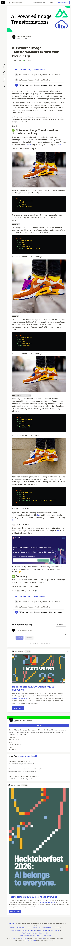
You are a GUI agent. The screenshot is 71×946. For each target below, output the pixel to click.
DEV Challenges (20, 927)
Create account (62, 2)
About (51, 930)
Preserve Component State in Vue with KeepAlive (26, 770)
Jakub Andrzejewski (24, 36)
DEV (42, 938)
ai (24, 60)
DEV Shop (41, 933)
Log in (51, 2)
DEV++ (29, 927)
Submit (19, 638)
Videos (35, 927)
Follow (39, 725)
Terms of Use (47, 935)
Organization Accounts (30, 930)
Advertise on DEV (15, 930)
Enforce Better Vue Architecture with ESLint (24, 777)
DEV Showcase (42, 930)
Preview (29, 638)
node (29, 60)
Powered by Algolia (38, 2)
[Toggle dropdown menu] (67, 651)
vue (19, 60)
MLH (47, 933)
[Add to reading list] (4, 80)
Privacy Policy (36, 935)
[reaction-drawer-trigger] (3, 65)
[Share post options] (4, 93)
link (38, 515)
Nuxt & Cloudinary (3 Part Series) (30, 69)
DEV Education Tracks (45, 927)
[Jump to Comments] (4, 73)
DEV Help (57, 927)
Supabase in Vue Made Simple (21, 762)
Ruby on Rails (31, 940)
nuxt (15, 60)
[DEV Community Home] (3, 2)
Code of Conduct (33, 643)
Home (12, 927)
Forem (14, 938)
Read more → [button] (18, 708)
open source (24, 938)
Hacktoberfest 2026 (20, 698)
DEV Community (9, 923)
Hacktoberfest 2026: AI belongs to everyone (33, 896)
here (29, 145)
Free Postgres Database (29, 933)
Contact (57, 930)
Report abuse (45, 643)
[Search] (9, 2)
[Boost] (4, 86)
